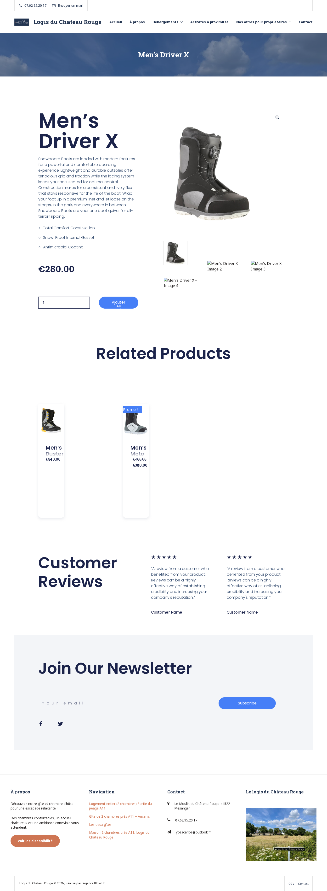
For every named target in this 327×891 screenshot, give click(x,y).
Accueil (115, 22)
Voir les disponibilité (35, 840)
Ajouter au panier (118, 304)
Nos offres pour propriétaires (261, 22)
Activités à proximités (209, 22)
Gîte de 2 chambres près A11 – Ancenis (119, 816)
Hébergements (165, 22)
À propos (137, 22)
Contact (306, 22)
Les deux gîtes (100, 824)
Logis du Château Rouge (67, 22)
